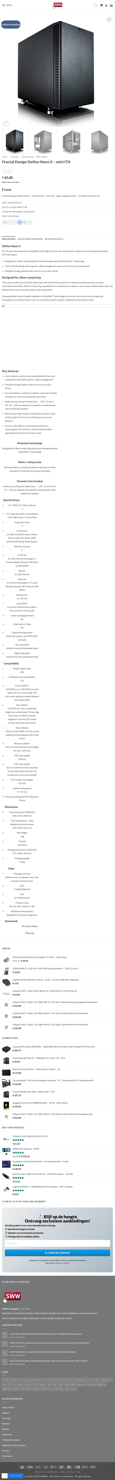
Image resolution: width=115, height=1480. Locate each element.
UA (14, 1384)
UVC (68, 1389)
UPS (49, 1384)
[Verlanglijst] (101, 5)
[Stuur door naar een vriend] (20, 222)
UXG (74, 1389)
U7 (9, 1384)
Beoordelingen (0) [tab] (54, 239)
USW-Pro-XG (46, 1389)
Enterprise (56, 1380)
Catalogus (14, 157)
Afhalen (6, 1429)
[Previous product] (10, 171)
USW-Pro (7, 1389)
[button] (7, 5)
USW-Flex (91, 1384)
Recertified (80, 1380)
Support (6, 1412)
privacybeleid (64, 1263)
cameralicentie (24, 1380)
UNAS (42, 1384)
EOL (65, 1380)
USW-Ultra (58, 1389)
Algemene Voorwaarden (13, 1445)
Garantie (6, 1418)
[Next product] (4, 171)
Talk (96, 1380)
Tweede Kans (106, 1380)
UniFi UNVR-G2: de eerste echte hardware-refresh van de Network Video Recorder (49, 1342)
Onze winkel (52, 1472)
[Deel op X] (14, 222)
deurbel (36, 1380)
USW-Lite (102, 1384)
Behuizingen (42, 157)
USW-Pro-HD (18, 1389)
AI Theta (6, 1380)
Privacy (5, 1450)
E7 (43, 1380)
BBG (14, 1380)
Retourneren (8, 1407)
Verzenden (7, 1434)
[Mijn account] (106, 5)
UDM (20, 1384)
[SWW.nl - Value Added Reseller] (57, 5)
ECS (48, 1380)
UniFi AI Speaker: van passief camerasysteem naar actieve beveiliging (42, 1351)
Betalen (6, 1423)
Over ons (39, 1472)
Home (4, 157)
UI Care (28, 1384)
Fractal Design (13, 216)
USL (54, 1384)
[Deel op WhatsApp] (4, 222)
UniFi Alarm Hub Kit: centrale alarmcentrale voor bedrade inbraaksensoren (45, 1333)
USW (67, 1384)
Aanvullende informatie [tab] (30, 239)
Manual (30, 933)
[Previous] (7, 72)
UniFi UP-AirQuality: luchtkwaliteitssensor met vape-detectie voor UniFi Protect (48, 1360)
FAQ (78, 1472)
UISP (35, 1384)
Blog (62, 1472)
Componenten (27, 157)
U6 (4, 1384)
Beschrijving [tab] (8, 239)
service (90, 1380)
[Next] (107, 72)
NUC (71, 1380)
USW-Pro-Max (33, 1389)
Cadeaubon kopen (11, 1439)
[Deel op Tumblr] (30, 222)
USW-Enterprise (78, 1384)
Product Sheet (30, 926)
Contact (70, 1472)
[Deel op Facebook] (9, 222)
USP (60, 1384)
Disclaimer (7, 1456)
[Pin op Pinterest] (25, 222)
